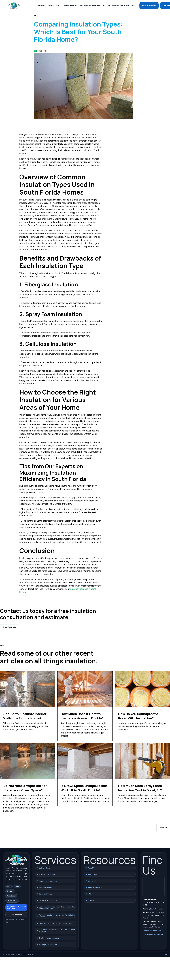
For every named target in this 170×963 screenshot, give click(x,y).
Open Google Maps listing (153, 934)
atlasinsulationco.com (152, 930)
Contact (164, 954)
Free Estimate (149, 5)
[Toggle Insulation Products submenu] (133, 5)
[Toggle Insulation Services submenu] (104, 5)
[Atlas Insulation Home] (13, 5)
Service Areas (14, 919)
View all (163, 827)
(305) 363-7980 (16, 914)
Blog (6, 922)
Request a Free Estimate (16, 907)
